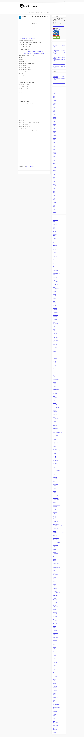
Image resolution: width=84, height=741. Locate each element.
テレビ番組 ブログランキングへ (57, 29)
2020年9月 (54, 104)
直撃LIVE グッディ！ (55, 665)
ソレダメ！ (54, 382)
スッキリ (54, 368)
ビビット (54, 436)
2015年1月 (54, 199)
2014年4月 (54, 212)
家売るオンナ (54, 581)
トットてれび (54, 403)
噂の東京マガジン (55, 564)
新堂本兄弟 (54, 609)
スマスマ (54, 372)
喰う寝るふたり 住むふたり (56, 563)
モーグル (54, 481)
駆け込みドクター (55, 729)
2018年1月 (54, 149)
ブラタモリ (54, 446)
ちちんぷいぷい (55, 390)
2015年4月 (54, 195)
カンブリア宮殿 (55, 309)
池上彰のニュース (55, 644)
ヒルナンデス (54, 439)
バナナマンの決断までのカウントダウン (58, 432)
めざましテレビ (55, 477)
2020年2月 (54, 114)
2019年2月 (54, 131)
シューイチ (54, 362)
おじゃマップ (54, 298)
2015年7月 (54, 191)
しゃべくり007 (55, 361)
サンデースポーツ (55, 354)
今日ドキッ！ (54, 546)
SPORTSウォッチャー (55, 252)
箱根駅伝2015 (54, 679)
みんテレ (54, 474)
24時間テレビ (54, 221)
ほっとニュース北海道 (55, 460)
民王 (53, 641)
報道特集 (54, 570)
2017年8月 (54, 156)
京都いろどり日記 (55, 539)
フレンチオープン (55, 453)
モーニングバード (55, 485)
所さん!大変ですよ (55, 598)
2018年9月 (54, 138)
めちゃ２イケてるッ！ (55, 478)
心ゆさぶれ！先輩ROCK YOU (56, 592)
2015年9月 (54, 188)
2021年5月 (54, 93)
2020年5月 (54, 110)
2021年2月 (54, 97)
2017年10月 (54, 153)
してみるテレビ (55, 358)
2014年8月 (54, 206)
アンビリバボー (55, 280)
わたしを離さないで (55, 510)
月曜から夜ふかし (55, 620)
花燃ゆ (54, 700)
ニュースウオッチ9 (55, 418)
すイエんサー (54, 365)
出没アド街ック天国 (55, 553)
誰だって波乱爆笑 (55, 711)
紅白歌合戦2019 (55, 690)
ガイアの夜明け (55, 305)
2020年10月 (54, 103)
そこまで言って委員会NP (56, 379)
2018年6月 (54, 142)
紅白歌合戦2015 (55, 686)
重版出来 (54, 715)
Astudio (54, 228)
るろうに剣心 (54, 502)
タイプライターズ (55, 383)
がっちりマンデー (55, 308)
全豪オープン (54, 552)
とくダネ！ (54, 400)
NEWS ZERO (55, 245)
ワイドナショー (55, 509)
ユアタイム (54, 488)
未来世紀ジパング (55, 627)
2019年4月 (54, 128)
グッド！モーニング (55, 315)
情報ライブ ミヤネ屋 (55, 595)
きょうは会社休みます (55, 312)
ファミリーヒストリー (55, 442)
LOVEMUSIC (54, 238)
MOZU (54, 242)
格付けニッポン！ (55, 634)
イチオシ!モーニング (55, 284)
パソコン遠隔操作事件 (55, 428)
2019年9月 (54, 121)
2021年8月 (54, 90)
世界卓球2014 (54, 531)
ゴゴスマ (54, 330)
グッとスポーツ (55, 316)
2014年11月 (54, 202)
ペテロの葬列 (54, 457)
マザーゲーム (54, 464)
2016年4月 (54, 178)
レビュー (54, 503)
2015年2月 (54, 198)
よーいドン (54, 491)
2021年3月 (54, 96)
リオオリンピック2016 (55, 498)
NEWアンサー (54, 246)
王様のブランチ (55, 662)
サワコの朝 (54, 351)
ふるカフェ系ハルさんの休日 (56, 450)
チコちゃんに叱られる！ (56, 389)
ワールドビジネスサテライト (32, 166)
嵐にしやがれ (54, 584)
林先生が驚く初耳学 (55, 633)
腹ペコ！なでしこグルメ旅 (56, 697)
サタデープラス (55, 347)
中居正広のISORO (55, 535)
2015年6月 (54, 192)
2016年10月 (54, 170)
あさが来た (54, 267)
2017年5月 (54, 160)
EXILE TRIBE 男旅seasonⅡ (56, 232)
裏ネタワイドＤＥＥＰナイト (56, 707)
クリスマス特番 (55, 319)
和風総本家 (54, 560)
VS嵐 (53, 260)
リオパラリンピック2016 (56, 499)
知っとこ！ (54, 672)
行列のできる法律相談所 (56, 704)
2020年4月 (54, 111)
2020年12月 (54, 100)
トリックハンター (55, 404)
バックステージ (55, 429)
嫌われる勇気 (54, 577)
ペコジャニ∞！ (55, 456)
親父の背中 (54, 708)
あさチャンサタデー (55, 270)
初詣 (53, 556)
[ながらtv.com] (28, 5)
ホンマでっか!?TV (55, 463)
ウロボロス (54, 291)
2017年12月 (54, 150)
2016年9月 (54, 171)
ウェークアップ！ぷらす (56, 288)
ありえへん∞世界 (55, 277)
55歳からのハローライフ (56, 224)
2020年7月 (54, 107)
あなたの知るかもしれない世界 (57, 273)
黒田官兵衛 (54, 732)
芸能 (53, 701)
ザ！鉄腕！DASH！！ (55, 344)
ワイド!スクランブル (55, 506)
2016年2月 (54, 181)
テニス (54, 396)
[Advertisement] (34, 31)
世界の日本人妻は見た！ (56, 524)
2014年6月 (54, 209)
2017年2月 (54, 164)
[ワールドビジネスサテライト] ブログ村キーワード (27, 38)
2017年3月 (54, 163)
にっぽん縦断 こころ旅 (56, 415)
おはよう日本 (54, 302)
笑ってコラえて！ (55, 676)
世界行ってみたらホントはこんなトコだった (58, 532)
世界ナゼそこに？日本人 (56, 521)
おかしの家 (54, 295)
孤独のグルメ (54, 578)
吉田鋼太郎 (54, 559)
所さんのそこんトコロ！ (56, 599)
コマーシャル (54, 334)
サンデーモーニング (55, 355)
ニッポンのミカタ (55, 414)
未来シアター (54, 626)
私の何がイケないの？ (55, 673)
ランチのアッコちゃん (55, 495)
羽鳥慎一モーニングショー (56, 694)
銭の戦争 (54, 721)
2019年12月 (54, 117)
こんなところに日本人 (55, 340)
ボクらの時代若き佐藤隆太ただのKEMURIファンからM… (26, 172)
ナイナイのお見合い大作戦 (56, 407)
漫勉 (53, 651)
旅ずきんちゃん (55, 613)
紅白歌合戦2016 (55, 687)
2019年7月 (54, 124)
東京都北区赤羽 (55, 630)
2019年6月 (54, 125)
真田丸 (54, 669)
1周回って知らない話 (55, 220)
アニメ (54, 274)
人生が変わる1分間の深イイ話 (56, 542)
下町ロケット (54, 513)
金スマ (54, 718)
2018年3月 (54, 146)
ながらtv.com (21, 167)
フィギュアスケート (55, 443)
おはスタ (54, 301)
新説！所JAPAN (55, 612)
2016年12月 (54, 167)
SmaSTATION (54, 249)
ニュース (27, 166)
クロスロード (54, 326)
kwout (43, 53)
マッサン (54, 467)
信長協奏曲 (54, 549)
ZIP (53, 263)
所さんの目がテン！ (55, 602)
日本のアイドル (55, 616)
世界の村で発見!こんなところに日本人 (57, 525)
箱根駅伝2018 (54, 683)
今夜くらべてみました (55, 545)
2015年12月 (54, 184)
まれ (53, 471)
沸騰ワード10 (54, 647)
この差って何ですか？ (55, 333)
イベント (54, 287)
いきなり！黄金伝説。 (55, 281)
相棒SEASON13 (55, 666)
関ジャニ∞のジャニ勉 (55, 722)
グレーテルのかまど (55, 323)
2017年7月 (54, 157)
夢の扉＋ (54, 571)
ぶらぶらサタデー (55, 449)
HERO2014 (54, 235)
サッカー (54, 348)
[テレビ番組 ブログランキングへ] (55, 28)
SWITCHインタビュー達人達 (56, 253)
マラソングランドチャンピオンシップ (57, 470)
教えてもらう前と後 (55, 606)
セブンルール (54, 375)
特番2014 (54, 659)
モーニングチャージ (55, 484)
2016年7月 (54, 174)
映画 (53, 619)
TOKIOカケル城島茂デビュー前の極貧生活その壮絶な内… (42, 172)
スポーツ (54, 369)
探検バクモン (54, 605)
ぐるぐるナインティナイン (56, 320)
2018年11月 (54, 135)
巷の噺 (54, 585)
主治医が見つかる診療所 (56, 538)
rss (64, 7)
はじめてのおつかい (55, 425)
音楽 (53, 728)
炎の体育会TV (54, 655)
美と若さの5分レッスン (56, 693)
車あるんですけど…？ (55, 714)
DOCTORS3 (54, 231)
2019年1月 (54, 132)
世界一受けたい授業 (55, 528)
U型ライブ (54, 259)
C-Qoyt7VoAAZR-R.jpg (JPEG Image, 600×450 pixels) (32, 53)
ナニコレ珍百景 (55, 411)
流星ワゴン (54, 648)
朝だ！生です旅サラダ (55, 623)
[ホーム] (19, 1)
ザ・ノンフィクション (55, 341)
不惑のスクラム (55, 516)
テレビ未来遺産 (55, 397)
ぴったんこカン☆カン (55, 435)
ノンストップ (54, 421)
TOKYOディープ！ (55, 256)
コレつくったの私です (55, 337)
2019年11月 (54, 118)
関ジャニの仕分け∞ (55, 725)
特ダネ (54, 658)
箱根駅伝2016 (54, 680)
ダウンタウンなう (55, 386)
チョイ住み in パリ (55, 393)
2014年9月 (54, 205)
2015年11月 (54, 185)
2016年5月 (54, 177)
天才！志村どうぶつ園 (55, 574)
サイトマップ (53, 1)
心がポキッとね (55, 591)
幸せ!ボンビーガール (55, 588)
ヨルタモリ (54, 492)
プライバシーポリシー (31, 1)
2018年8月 (54, 139)
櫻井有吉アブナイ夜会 (55, 637)
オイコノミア (54, 294)
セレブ (54, 376)
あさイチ (54, 266)
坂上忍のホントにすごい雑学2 (56, 567)
